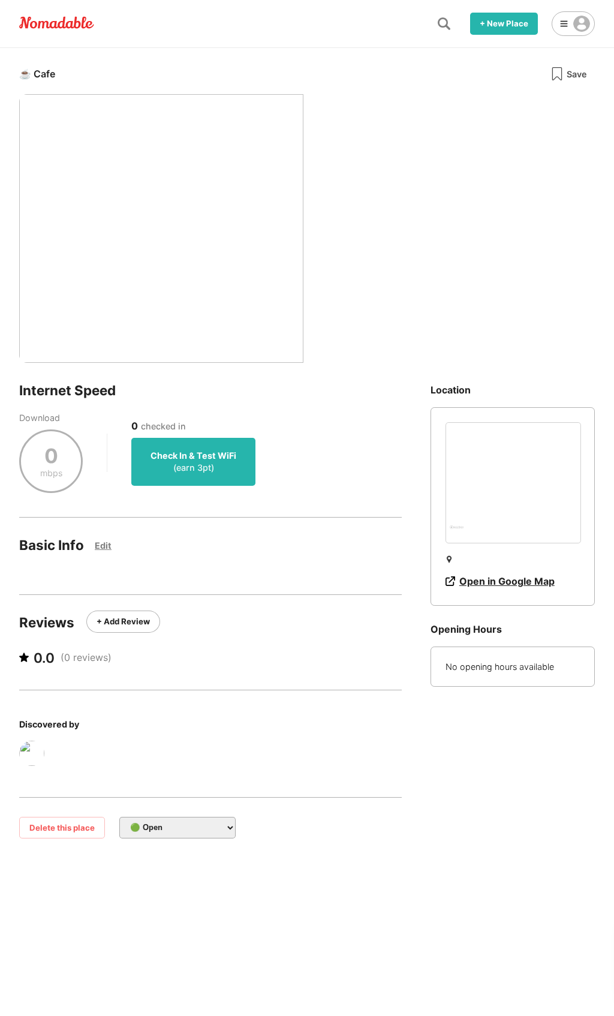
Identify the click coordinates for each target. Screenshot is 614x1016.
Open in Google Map (507, 581)
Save (577, 74)
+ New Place (504, 23)
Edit (103, 545)
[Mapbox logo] (456, 532)
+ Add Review (123, 621)
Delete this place (62, 827)
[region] (513, 483)
